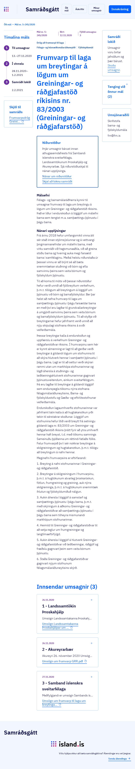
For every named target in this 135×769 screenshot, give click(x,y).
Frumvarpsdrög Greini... (19, 119)
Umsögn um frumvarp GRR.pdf (62, 661)
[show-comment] (91, 600)
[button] (66, 9)
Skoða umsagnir (114, 68)
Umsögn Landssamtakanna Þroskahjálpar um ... (60, 625)
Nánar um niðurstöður (57, 176)
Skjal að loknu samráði (57, 181)
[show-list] (127, 84)
